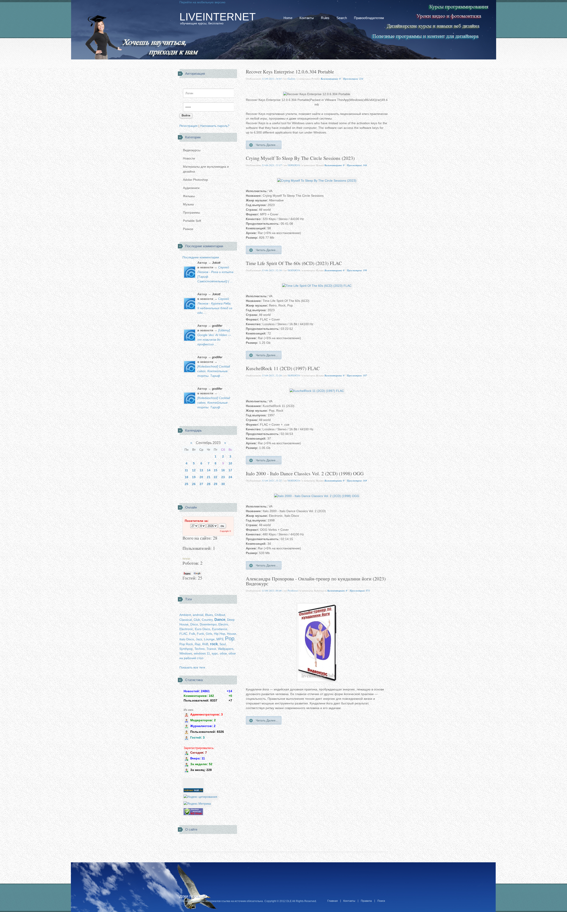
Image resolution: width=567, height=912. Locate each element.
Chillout (220, 615)
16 (223, 470)
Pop (229, 638)
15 (215, 470)
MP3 (219, 639)
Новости (189, 158)
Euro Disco (202, 629)
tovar (186, 558)
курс (215, 653)
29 (215, 484)
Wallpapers (225, 649)
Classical (185, 619)
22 (215, 477)
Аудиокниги (191, 188)
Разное (188, 229)
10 (230, 463)
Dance (219, 619)
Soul (222, 644)
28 (208, 484)
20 (201, 477)
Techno (199, 649)
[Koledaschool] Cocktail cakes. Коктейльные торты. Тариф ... (213, 371)
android (198, 615)
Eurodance (219, 629)
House (231, 633)
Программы (191, 212)
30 (223, 484)
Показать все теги (192, 667)
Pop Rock (186, 644)
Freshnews (292, 590)
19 (194, 477)
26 (194, 484)
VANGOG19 (293, 165)
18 (186, 477)
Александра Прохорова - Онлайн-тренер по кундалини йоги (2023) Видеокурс (316, 581)
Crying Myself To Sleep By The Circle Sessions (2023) (300, 158)
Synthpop (186, 649)
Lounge (209, 639)
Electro (223, 624)
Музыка (188, 204)
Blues (209, 615)
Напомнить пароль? (214, 126)
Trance (211, 649)
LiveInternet (217, 16)
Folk (192, 633)
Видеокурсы (191, 150)
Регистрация (188, 126)
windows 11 (202, 653)
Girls (209, 633)
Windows (185, 653)
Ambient (185, 615)
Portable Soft (192, 220)
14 (208, 470)
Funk (200, 633)
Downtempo (208, 624)
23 (223, 477)
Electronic (186, 629)
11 (186, 470)
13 (201, 470)
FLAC (183, 633)
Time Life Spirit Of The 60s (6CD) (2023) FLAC (294, 263)
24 (230, 477)
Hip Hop (219, 633)
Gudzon (291, 78)
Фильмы (189, 196)
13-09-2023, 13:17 (272, 165)
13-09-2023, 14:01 (272, 78)
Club (197, 619)
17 (230, 470)
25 (186, 484)
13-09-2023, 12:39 (272, 270)
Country (207, 619)
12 (194, 470)
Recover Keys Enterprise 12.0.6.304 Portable (290, 72)
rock (214, 644)
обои (223, 653)
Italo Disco (186, 639)
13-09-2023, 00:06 (272, 590)
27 (201, 484)
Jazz (199, 639)
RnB (205, 644)
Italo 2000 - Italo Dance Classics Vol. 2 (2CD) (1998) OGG (305, 474)
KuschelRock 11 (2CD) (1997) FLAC (283, 368)
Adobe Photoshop (195, 179)
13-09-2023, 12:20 (272, 375)
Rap (197, 644)
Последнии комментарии (201, 257)
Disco (194, 624)
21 (208, 477)
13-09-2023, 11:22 (272, 480)
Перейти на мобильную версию (202, 2)
